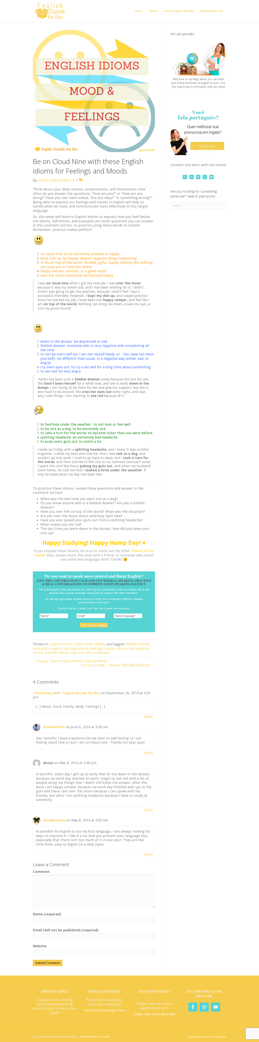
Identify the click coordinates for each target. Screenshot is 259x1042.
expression (79, 648)
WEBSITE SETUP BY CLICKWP (95, 1036)
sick (80, 652)
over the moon (56, 652)
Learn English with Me (178, 11)
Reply (148, 716)
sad (72, 652)
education (41, 648)
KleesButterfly (54, 820)
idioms (121, 648)
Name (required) (47, 914)
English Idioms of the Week (70, 644)
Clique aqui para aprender (154, 1014)
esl (66, 648)
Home (139, 11)
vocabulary (101, 652)
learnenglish (139, 648)
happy (109, 648)
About (153, 11)
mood (37, 652)
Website (40, 946)
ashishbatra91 (54, 727)
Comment (41, 871)
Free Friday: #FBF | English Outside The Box (67, 693)
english (56, 648)
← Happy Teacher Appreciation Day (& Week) (70, 661)
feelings (96, 648)
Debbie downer (137, 644)
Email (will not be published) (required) (65, 930)
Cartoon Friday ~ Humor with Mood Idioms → (118, 665)
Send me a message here (104, 1010)
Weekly (99, 644)
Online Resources (211, 11)
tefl (87, 652)
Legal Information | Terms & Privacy (207, 1036)
